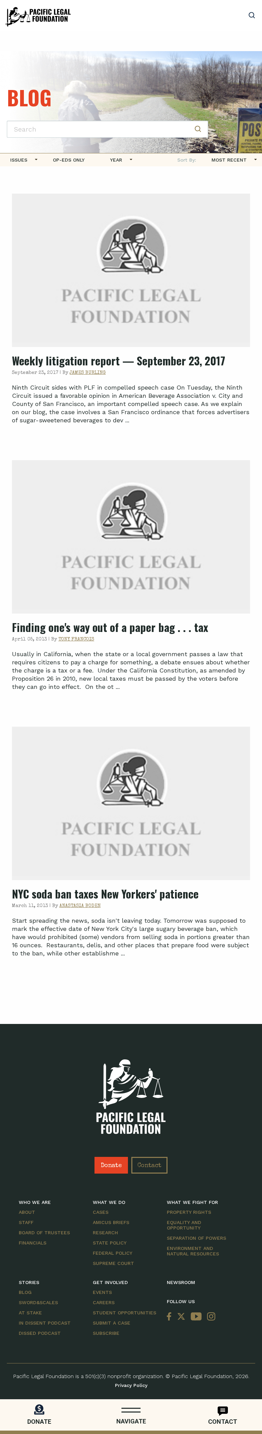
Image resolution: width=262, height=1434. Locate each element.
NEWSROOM (181, 1282)
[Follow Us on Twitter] (181, 1317)
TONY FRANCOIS (76, 639)
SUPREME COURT (113, 1263)
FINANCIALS (32, 1243)
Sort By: (186, 160)
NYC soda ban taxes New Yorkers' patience (105, 894)
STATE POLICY (110, 1243)
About (27, 1212)
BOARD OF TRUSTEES (44, 1232)
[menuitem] (21, 159)
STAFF (26, 1222)
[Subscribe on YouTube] (196, 1317)
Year (116, 160)
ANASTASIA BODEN (80, 906)
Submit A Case (111, 1323)
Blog (25, 1292)
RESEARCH (105, 1232)
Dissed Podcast (40, 1333)
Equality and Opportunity (184, 1225)
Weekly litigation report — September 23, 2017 (118, 360)
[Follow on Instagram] (209, 1317)
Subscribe (106, 1333)
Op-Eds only (69, 160)
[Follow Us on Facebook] (170, 1317)
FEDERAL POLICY (112, 1253)
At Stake (30, 1312)
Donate (111, 1166)
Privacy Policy (131, 1385)
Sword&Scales (38, 1302)
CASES (100, 1212)
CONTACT (222, 1421)
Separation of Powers (196, 1238)
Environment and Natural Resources (193, 1251)
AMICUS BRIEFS (111, 1222)
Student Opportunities (124, 1312)
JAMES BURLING (88, 373)
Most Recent (229, 160)
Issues (18, 160)
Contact (149, 1166)
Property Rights (189, 1212)
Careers (104, 1302)
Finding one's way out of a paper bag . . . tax (110, 627)
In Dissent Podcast (45, 1323)
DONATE (39, 1421)
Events (102, 1292)
